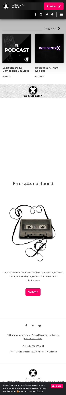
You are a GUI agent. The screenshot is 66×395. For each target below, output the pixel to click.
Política (40, 391)
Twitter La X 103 (46, 14)
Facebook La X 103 (35, 14)
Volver (33, 292)
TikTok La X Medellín (52, 14)
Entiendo (56, 386)
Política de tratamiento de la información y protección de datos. (33, 335)
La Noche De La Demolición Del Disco (15, 69)
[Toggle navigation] (61, 14)
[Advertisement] (33, 133)
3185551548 (14, 352)
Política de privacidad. (33, 338)
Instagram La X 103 (41, 14)
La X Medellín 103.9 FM (6, 6)
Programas (50, 28)
